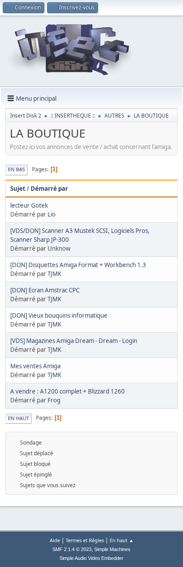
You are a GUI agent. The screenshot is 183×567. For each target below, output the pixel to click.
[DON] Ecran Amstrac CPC (45, 290)
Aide (55, 540)
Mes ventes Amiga (35, 366)
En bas (16, 169)
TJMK (54, 274)
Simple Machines (112, 549)
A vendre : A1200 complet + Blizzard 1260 (67, 391)
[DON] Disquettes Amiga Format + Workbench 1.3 (78, 265)
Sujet (17, 189)
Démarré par (49, 189)
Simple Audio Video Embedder (91, 558)
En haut (18, 418)
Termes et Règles (85, 540)
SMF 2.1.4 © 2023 (72, 549)
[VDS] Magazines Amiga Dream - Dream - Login (73, 341)
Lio (52, 214)
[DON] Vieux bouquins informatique (58, 315)
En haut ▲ (122, 540)
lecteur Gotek (29, 205)
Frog (54, 400)
